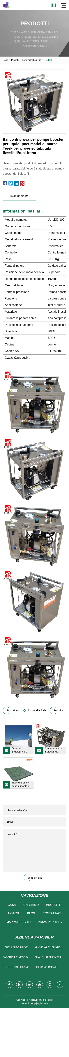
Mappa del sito (18, 922)
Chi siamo (31, 904)
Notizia (14, 913)
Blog (31, 913)
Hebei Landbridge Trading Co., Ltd (15, 948)
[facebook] (9, 984)
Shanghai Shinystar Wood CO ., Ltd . (49, 958)
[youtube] (39, 984)
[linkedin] (19, 984)
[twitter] (29, 984)
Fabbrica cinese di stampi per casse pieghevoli (16, 958)
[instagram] (50, 984)
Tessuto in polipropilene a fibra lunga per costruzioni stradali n (21, 750)
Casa (5, 60)
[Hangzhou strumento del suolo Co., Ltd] (6, 5)
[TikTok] (60, 984)
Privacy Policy (50, 922)
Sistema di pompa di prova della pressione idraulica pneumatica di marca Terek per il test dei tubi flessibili (54, 750)
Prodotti (15, 60)
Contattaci (52, 913)
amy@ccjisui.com (39, 1003)
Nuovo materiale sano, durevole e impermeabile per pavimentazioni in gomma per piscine (21, 784)
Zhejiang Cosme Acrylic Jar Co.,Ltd (48, 968)
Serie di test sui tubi (32, 60)
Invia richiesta (19, 196)
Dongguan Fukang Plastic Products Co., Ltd (16, 968)
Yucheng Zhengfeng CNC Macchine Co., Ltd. (49, 948)
